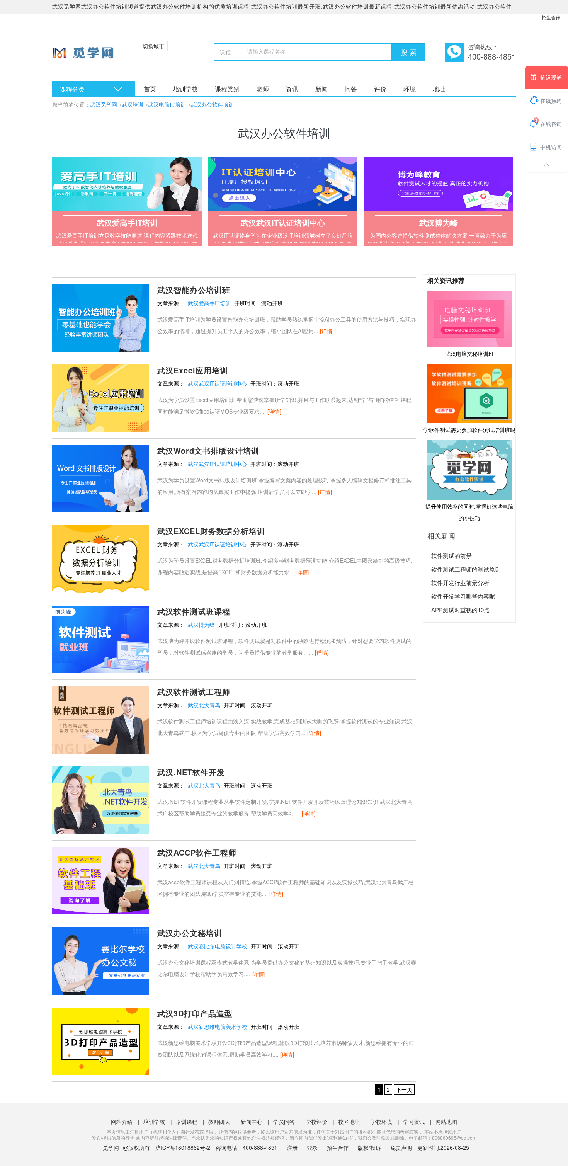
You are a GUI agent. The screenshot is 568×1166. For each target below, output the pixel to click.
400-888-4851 (261, 1147)
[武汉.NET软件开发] (100, 799)
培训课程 (186, 1121)
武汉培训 (132, 105)
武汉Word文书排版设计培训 (208, 450)
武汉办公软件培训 (212, 105)
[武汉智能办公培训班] (100, 317)
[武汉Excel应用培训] (100, 397)
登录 (312, 1147)
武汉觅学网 (103, 105)
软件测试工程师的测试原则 (466, 569)
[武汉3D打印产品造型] (100, 1040)
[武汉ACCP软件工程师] (100, 879)
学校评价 (316, 1121)
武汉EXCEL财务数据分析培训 (211, 530)
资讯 (292, 88)
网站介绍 (122, 1121)
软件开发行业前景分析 (460, 583)
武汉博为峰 (201, 624)
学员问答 (284, 1121)
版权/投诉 (369, 1147)
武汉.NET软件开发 (191, 772)
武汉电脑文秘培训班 (469, 353)
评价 (380, 88)
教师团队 (219, 1121)
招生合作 (551, 17)
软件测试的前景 (451, 556)
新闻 (321, 88)
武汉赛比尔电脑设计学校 (217, 946)
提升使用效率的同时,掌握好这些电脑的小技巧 (469, 511)
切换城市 (153, 46)
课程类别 (227, 88)
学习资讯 (414, 1121)
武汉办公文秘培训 (189, 932)
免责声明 (401, 1147)
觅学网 (111, 1147)
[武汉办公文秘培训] (100, 960)
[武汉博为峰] (438, 184)
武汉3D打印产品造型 (195, 1013)
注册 (292, 1147)
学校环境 (381, 1121)
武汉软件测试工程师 (193, 691)
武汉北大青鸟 (204, 705)
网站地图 (446, 1121)
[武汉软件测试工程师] (100, 719)
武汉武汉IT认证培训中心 (217, 383)
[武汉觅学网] (86, 54)
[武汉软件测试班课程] (100, 638)
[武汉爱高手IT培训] (127, 184)
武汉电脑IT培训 (167, 105)
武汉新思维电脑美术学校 (217, 1026)
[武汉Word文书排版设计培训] (100, 478)
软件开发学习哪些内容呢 (463, 596)
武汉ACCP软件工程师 (196, 852)
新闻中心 (251, 1121)
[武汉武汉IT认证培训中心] (282, 184)
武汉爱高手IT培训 (209, 303)
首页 (150, 88)
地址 (439, 88)
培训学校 (185, 88)
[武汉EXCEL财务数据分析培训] (100, 558)
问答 (351, 88)
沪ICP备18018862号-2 (182, 1147)
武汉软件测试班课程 (193, 611)
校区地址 (349, 1121)
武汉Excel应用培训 (192, 370)
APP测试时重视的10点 (460, 610)
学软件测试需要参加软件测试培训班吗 (469, 430)
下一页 (404, 1089)
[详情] (327, 331)
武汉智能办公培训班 (193, 289)
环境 (409, 88)
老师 (263, 88)
